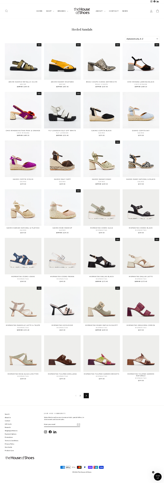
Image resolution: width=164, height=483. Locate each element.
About (100, 11)
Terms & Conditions (11, 440)
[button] (158, 477)
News (125, 11)
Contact (114, 11)
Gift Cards (8, 424)
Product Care (9, 450)
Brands (62, 11)
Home (40, 11)
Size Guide (8, 447)
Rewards (8, 427)
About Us (8, 417)
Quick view (23, 77)
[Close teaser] (153, 472)
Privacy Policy (9, 444)
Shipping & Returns (11, 431)
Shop (49, 11)
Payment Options (10, 434)
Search (7, 414)
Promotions (9, 437)
